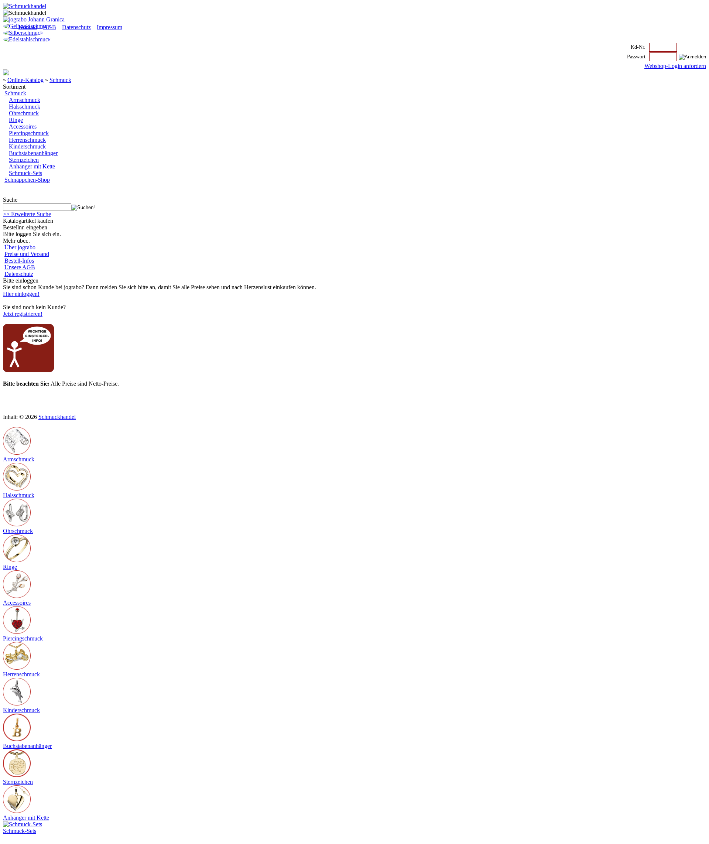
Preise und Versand (26, 254)
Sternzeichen (24, 160)
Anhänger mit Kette (32, 166)
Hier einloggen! (21, 294)
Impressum (109, 27)
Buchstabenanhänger (33, 153)
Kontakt (27, 27)
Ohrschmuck (24, 113)
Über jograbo (19, 247)
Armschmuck (24, 100)
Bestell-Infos (19, 260)
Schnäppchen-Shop (27, 180)
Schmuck (60, 80)
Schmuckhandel (57, 417)
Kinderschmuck (27, 146)
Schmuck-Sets (25, 173)
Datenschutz (76, 27)
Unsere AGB (19, 267)
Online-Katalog (25, 80)
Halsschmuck (24, 106)
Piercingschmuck (29, 133)
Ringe (16, 120)
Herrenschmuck (27, 140)
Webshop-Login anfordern (675, 66)
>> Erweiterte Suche (27, 214)
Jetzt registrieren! (22, 314)
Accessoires (23, 126)
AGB (49, 27)
